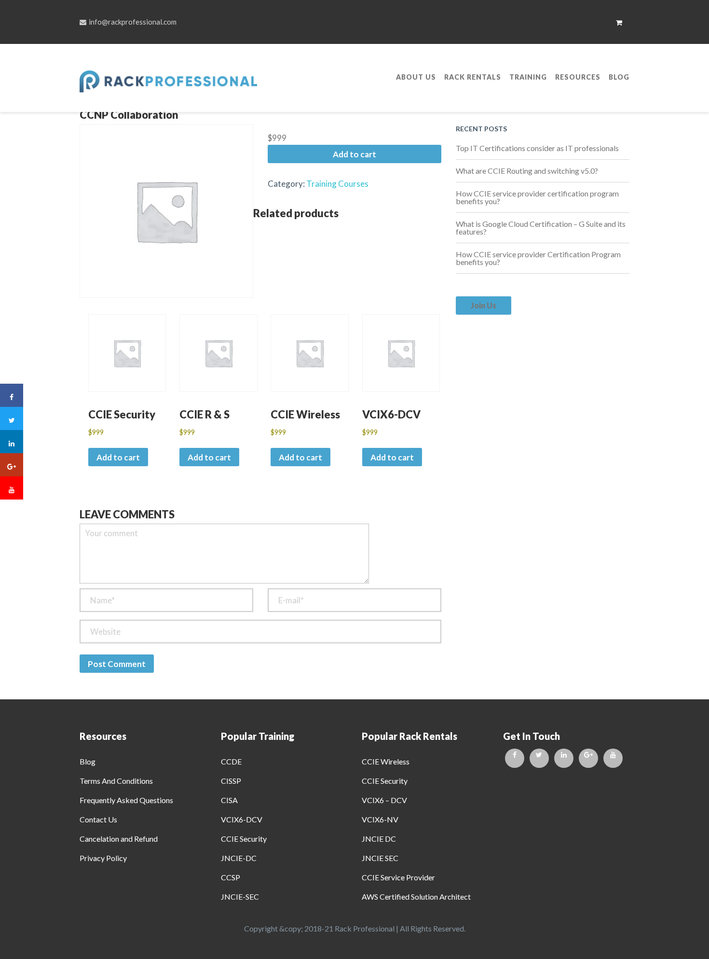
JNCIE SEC (380, 857)
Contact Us (98, 819)
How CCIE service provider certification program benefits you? (537, 197)
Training (528, 77)
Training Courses (337, 184)
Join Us (483, 305)
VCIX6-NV (380, 819)
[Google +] (588, 758)
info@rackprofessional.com (133, 21)
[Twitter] (539, 758)
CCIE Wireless (385, 761)
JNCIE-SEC (240, 896)
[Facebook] (514, 758)
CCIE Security (244, 838)
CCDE (231, 761)
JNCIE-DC (239, 857)
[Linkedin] (563, 758)
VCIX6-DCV (241, 819)
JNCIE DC (379, 838)
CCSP (230, 877)
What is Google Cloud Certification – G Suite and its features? (541, 227)
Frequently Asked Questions (126, 800)
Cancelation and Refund (119, 838)
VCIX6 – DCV (384, 800)
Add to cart (354, 154)
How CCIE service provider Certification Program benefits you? (538, 258)
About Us (416, 77)
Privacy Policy (103, 857)
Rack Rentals (472, 77)
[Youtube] (613, 758)
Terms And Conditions (116, 780)
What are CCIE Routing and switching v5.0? (527, 170)
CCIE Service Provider (398, 877)
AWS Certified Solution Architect (416, 896)
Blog (619, 77)
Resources (577, 77)
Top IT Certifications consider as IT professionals (537, 148)
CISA (229, 800)
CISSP (231, 780)
